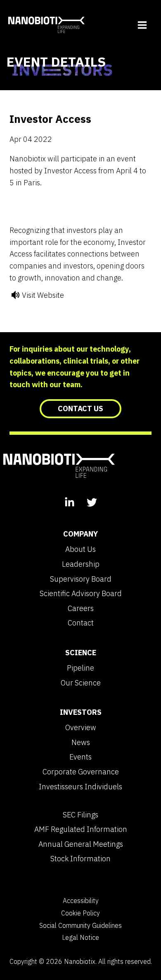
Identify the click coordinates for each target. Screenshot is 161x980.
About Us (80, 549)
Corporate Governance (81, 771)
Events (80, 757)
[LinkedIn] (69, 503)
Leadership (80, 564)
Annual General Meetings (80, 844)
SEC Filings (80, 814)
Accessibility (81, 900)
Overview (80, 727)
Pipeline (80, 668)
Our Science (81, 683)
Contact (81, 623)
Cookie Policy (80, 913)
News (80, 742)
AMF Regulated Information (80, 829)
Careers (81, 608)
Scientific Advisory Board (81, 593)
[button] (80, 408)
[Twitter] (92, 503)
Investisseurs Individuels (80, 786)
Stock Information (80, 858)
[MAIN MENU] (142, 25)
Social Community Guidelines (80, 925)
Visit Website (43, 295)
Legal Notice (80, 937)
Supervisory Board (80, 579)
